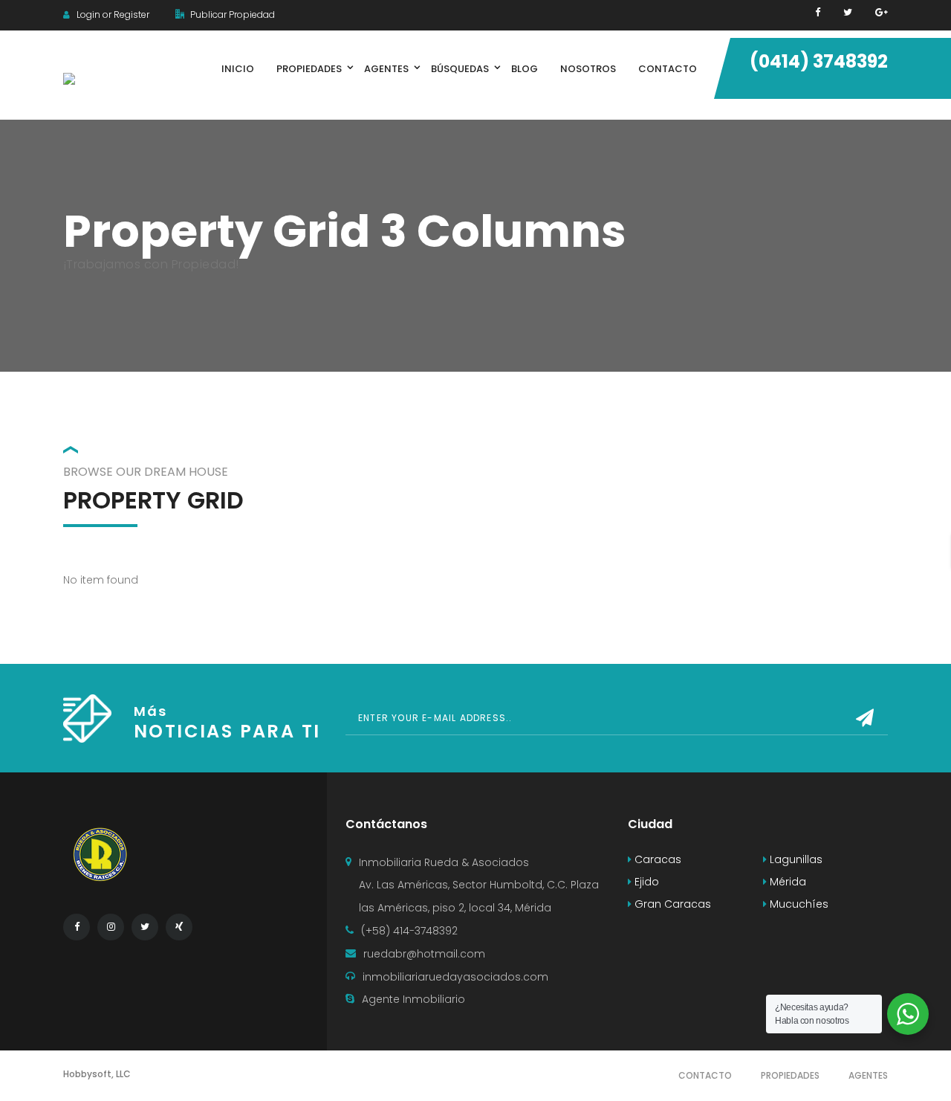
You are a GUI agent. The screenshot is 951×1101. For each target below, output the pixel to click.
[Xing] (179, 927)
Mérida (786, 881)
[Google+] (881, 12)
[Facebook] (817, 12)
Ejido (645, 881)
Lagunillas (794, 859)
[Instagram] (110, 927)
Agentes (868, 1075)
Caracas (656, 859)
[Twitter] (847, 12)
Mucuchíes (797, 904)
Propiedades (790, 1075)
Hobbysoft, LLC (97, 1074)
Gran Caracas (671, 904)
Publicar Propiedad (231, 14)
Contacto (705, 1075)
